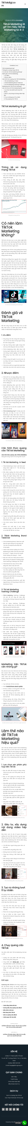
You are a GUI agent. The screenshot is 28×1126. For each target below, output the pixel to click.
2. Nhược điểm (7, 77)
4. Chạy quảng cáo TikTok (11, 99)
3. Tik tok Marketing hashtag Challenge (14, 84)
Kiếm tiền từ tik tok (8, 1010)
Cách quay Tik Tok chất (9, 1017)
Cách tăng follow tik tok (9, 1005)
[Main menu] (25, 4)
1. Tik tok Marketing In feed (11, 81)
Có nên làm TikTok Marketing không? (12, 72)
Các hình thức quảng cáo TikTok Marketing (13, 79)
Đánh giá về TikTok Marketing (10, 73)
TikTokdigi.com (8, 4)
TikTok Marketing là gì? (8, 68)
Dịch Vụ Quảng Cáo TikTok (14, 1095)
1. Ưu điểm (6, 75)
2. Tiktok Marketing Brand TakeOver (13, 82)
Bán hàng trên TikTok (9, 1012)
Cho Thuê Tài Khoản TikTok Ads (14, 1098)
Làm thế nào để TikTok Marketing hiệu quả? (13, 88)
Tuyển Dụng (14, 1079)
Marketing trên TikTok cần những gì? (12, 86)
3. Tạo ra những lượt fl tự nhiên (12, 97)
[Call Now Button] (24, 1123)
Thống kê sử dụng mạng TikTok (10, 70)
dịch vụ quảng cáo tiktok (10, 1015)
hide (17, 65)
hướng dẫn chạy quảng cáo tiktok (12, 1007)
